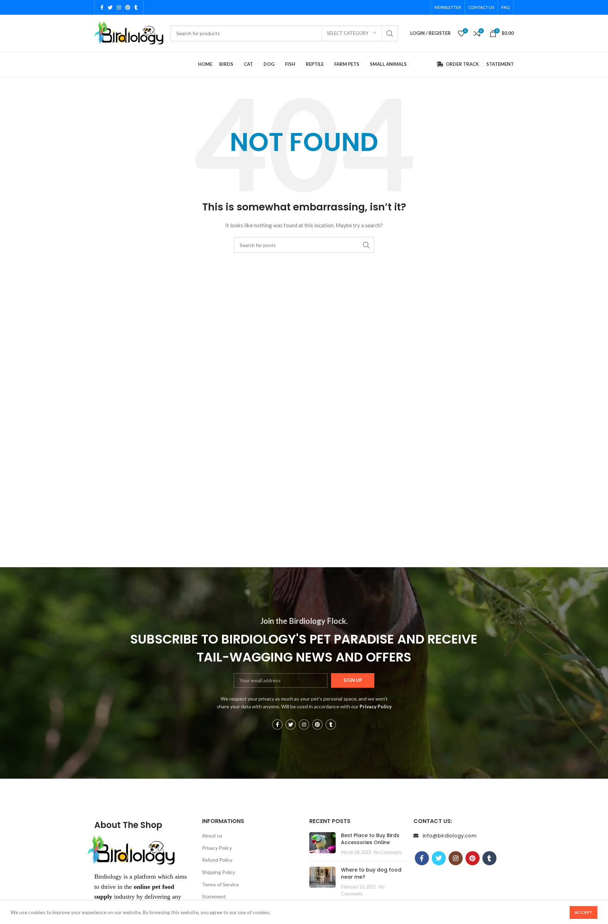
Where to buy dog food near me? (371, 873)
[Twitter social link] (110, 7)
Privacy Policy (217, 848)
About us (212, 835)
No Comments (388, 852)
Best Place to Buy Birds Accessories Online (370, 839)
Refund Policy (217, 860)
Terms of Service (220, 884)
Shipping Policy (218, 872)
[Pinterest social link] (127, 7)
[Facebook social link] (102, 7)
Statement (214, 896)
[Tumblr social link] (136, 7)
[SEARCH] (390, 33)
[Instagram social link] (119, 7)
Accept (584, 912)
